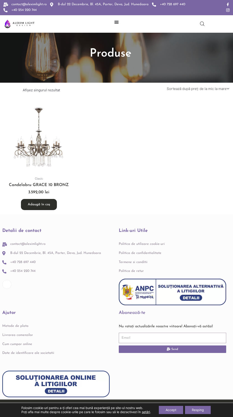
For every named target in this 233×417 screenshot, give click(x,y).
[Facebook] (228, 4)
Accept (171, 410)
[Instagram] (228, 10)
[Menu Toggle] (116, 22)
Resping (198, 410)
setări (146, 412)
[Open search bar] (202, 24)
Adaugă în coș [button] (39, 204)
